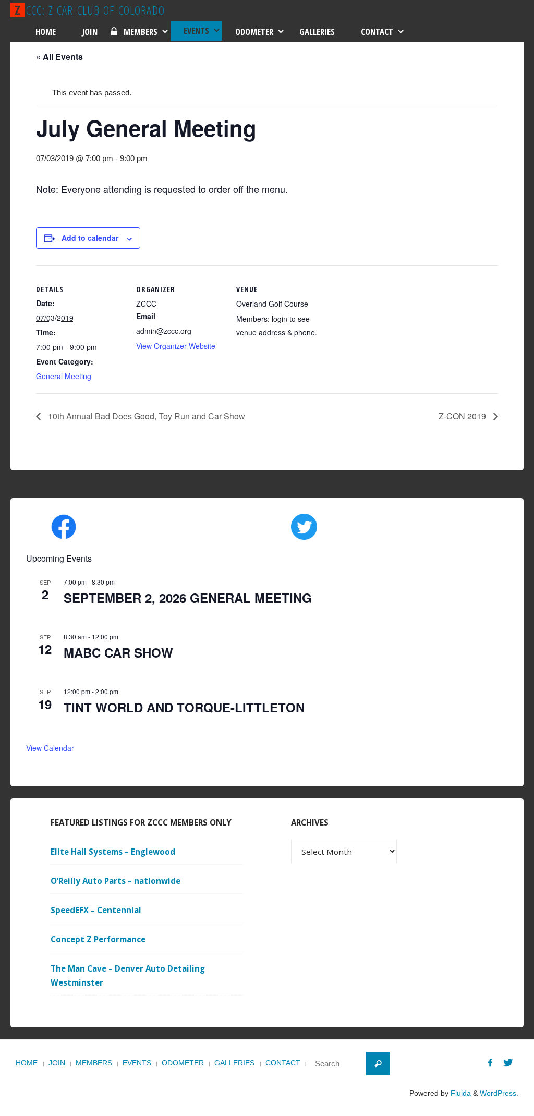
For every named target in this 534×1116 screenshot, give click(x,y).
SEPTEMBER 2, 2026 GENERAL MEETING (188, 597)
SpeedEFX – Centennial (96, 910)
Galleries (234, 1063)
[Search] (378, 1064)
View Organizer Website (175, 346)
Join (56, 1063)
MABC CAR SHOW (118, 652)
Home (27, 1063)
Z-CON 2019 (463, 416)
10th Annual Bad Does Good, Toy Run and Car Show (145, 416)
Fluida (459, 1093)
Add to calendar (90, 238)
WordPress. (499, 1093)
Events (137, 1063)
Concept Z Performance (98, 939)
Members (94, 1063)
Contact (282, 1063)
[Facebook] (489, 1063)
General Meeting (63, 376)
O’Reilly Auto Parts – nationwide (115, 881)
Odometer (183, 1063)
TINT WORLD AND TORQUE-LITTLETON (184, 707)
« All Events (59, 57)
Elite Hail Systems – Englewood (113, 851)
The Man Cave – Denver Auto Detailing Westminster (128, 975)
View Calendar (50, 748)
